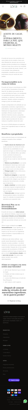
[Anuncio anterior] (2, 2)
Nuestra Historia (7, 355)
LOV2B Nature (6, 352)
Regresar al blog (15, 301)
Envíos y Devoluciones (8, 367)
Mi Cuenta (5, 370)
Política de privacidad (16, 399)
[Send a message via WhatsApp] (25, 401)
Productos (5, 334)
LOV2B (12, 397)
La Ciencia (5, 349)
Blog (4, 374)
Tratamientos (6, 337)
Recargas (5, 340)
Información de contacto (14, 404)
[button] (3, 6)
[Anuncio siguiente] (25, 2)
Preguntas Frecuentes (8, 364)
